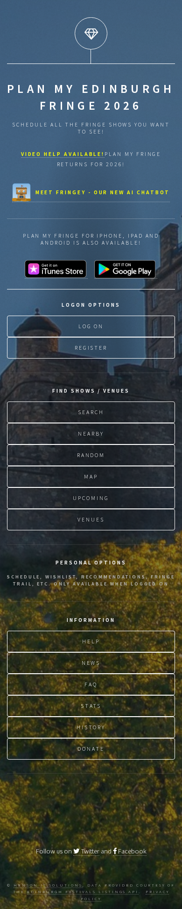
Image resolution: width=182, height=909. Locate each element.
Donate (91, 748)
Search (91, 412)
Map (91, 476)
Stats (91, 705)
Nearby (91, 433)
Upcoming (91, 497)
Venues (91, 519)
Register (91, 347)
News (91, 662)
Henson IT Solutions (48, 885)
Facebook (132, 851)
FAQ (91, 684)
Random (91, 454)
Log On (91, 326)
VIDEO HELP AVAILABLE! (63, 153)
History (91, 727)
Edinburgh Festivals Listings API (83, 891)
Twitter (89, 851)
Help (91, 641)
